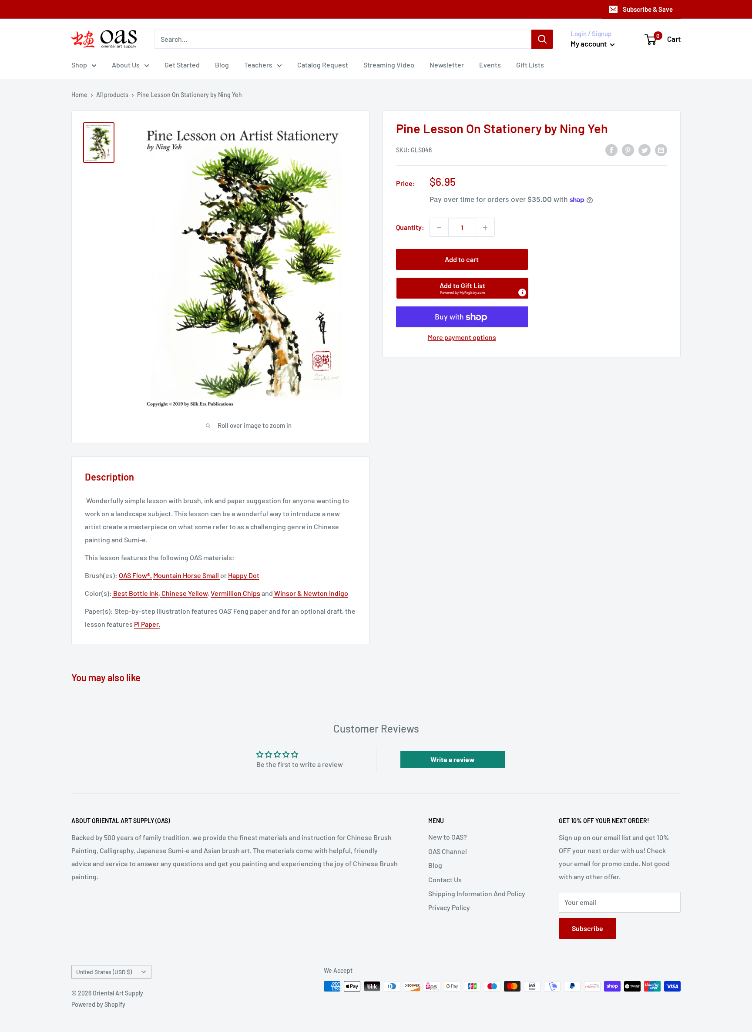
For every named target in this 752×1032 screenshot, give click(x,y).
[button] (462, 288)
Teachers (258, 65)
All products (112, 94)
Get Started (182, 65)
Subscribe (587, 928)
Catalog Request (322, 65)
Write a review (452, 759)
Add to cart (462, 259)
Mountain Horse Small (186, 575)
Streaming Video (388, 65)
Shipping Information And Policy (476, 893)
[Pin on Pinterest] (628, 149)
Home (79, 94)
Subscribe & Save (648, 9)
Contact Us (445, 879)
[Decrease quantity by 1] (439, 228)
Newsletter (447, 65)
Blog (222, 65)
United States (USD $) (104, 971)
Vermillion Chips (235, 593)
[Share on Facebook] (611, 149)
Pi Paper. (147, 624)
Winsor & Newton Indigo (310, 593)
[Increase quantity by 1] (485, 228)
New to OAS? (447, 837)
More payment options (462, 337)
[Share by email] (661, 149)
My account (589, 43)
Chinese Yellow (184, 593)
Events (490, 65)
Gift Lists (530, 65)
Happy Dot (243, 575)
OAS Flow (135, 575)
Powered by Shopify (98, 1004)
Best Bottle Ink (135, 593)
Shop (79, 65)
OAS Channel (447, 851)
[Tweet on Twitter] (644, 149)
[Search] (542, 39)
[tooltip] (522, 293)
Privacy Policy (449, 907)
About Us (126, 65)
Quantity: (410, 227)
